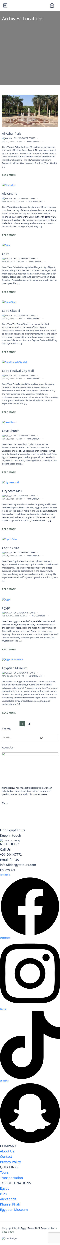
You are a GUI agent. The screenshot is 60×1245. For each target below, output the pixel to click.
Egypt (6, 608)
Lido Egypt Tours (24, 138)
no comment (33, 141)
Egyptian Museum (15, 668)
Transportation (11, 1178)
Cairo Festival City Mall (18, 371)
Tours (4, 1172)
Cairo (5, 254)
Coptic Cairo (10, 548)
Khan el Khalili (10, 1204)
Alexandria (9, 194)
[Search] (39, 737)
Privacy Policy (10, 1162)
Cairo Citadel (11, 311)
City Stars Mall (12, 491)
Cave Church (11, 431)
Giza (3, 1193)
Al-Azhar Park (11, 133)
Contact (6, 1156)
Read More (9, 174)
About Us (7, 1151)
